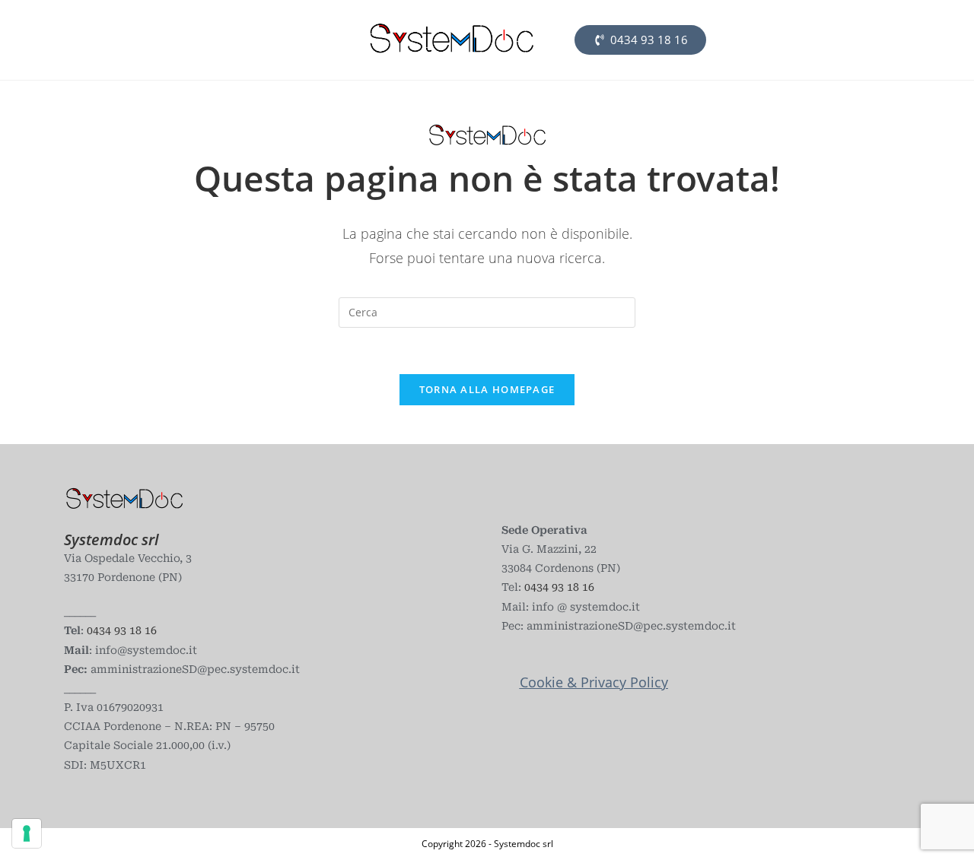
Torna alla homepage (487, 389)
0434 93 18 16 (120, 630)
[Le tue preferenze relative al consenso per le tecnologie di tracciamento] (26, 833)
